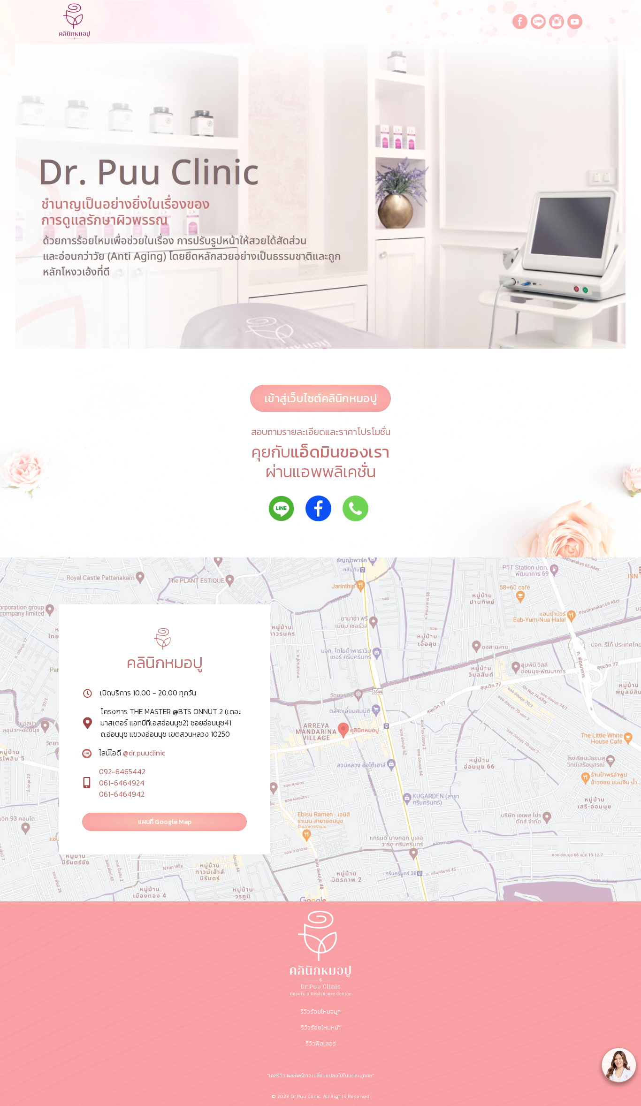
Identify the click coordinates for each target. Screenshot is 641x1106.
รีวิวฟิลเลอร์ (320, 1043)
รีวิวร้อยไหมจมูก (320, 1011)
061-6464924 (122, 782)
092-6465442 (122, 771)
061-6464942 (122, 794)
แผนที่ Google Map (164, 822)
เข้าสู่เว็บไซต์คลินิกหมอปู (320, 398)
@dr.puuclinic (143, 752)
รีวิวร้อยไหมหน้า (321, 1027)
